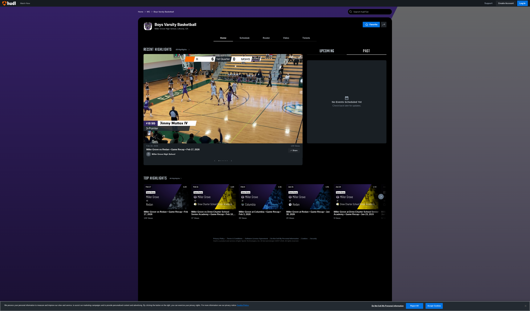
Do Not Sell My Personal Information (284, 239)
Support (488, 3)
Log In (522, 3)
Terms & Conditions (235, 239)
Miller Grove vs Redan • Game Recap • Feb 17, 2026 (173, 149)
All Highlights (181, 49)
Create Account (506, 3)
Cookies (304, 239)
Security (313, 239)
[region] (265, 306)
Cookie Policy (243, 305)
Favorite (373, 24)
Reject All (414, 306)
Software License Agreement (256, 239)
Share (295, 150)
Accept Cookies (434, 306)
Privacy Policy (219, 239)
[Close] (526, 306)
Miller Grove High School (163, 154)
